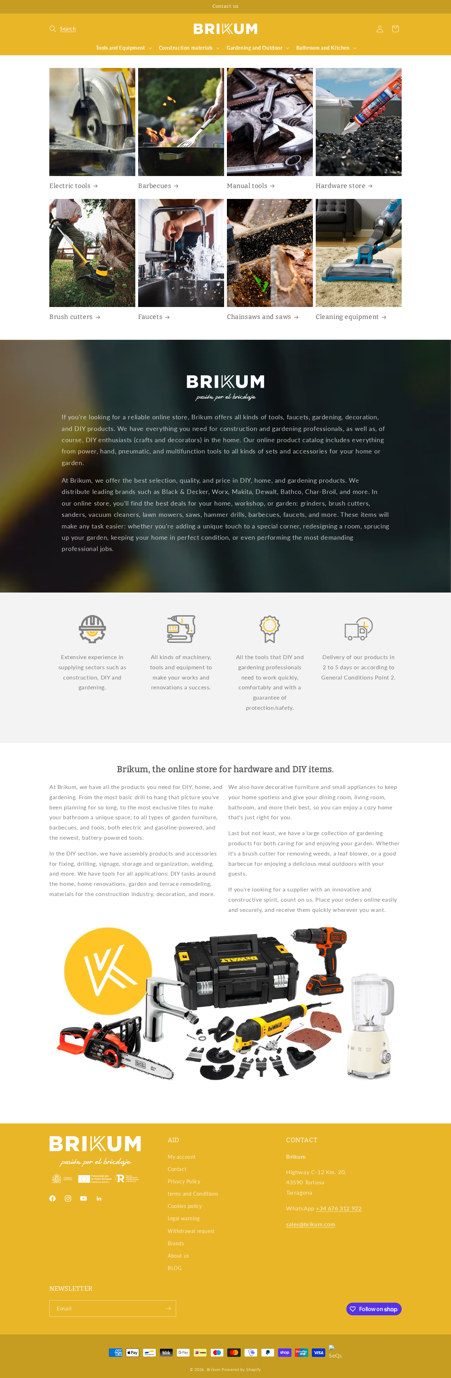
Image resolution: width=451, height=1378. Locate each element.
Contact (177, 1169)
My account (182, 1157)
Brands (176, 1243)
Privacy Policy (184, 1181)
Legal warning (184, 1218)
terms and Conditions (193, 1194)
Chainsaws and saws (259, 317)
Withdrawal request (191, 1231)
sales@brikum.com (310, 1224)
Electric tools (70, 186)
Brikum (214, 1369)
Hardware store (340, 186)
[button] (62, 29)
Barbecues (154, 186)
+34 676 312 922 (339, 1208)
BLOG (174, 1268)
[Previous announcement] (52, 6)
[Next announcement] (399, 6)
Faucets (150, 317)
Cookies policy (185, 1206)
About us (178, 1256)
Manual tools (247, 186)
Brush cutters (71, 317)
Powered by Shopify (241, 1369)
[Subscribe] (168, 1308)
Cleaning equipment (347, 317)
